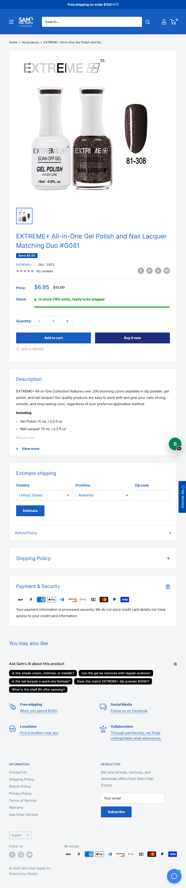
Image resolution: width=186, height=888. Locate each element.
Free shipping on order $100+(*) (93, 4)
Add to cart (53, 338)
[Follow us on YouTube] (29, 854)
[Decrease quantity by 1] (39, 321)
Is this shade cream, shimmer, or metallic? (43, 673)
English (17, 835)
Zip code (142, 485)
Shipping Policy (21, 779)
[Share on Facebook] (141, 270)
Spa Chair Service (23, 814)
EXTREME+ (24, 264)
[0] (173, 22)
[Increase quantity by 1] (67, 321)
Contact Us (18, 772)
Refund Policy (26, 533)
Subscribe (116, 812)
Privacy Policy (20, 793)
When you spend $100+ (39, 711)
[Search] (147, 22)
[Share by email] (167, 270)
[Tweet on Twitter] (158, 270)
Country (22, 485)
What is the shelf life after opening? (38, 689)
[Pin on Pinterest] (149, 270)
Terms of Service (23, 800)
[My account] (164, 21)
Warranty (16, 807)
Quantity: (24, 321)
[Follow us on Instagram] (21, 854)
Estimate (30, 510)
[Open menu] (11, 22)
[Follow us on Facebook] (12, 854)
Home (13, 42)
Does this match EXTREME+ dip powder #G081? (113, 681)
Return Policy (20, 786)
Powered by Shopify (23, 874)
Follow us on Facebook (129, 711)
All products (30, 42)
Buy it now (132, 338)
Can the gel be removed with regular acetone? (115, 673)
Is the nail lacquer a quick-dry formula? (41, 681)
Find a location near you (39, 733)
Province (83, 485)
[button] (30, 349)
